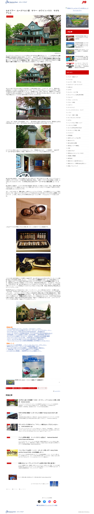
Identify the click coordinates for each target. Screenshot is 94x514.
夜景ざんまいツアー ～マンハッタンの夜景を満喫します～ (23, 346)
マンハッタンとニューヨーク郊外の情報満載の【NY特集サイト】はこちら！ (28, 340)
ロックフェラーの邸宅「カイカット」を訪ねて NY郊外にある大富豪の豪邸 (28, 336)
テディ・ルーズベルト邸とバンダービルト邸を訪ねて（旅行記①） (25, 339)
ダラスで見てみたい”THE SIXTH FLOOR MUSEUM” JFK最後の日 (26, 331)
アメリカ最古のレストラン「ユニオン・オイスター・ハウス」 (24, 328)
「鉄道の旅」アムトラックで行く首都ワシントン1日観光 (23, 349)
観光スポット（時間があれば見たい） (30, 388)
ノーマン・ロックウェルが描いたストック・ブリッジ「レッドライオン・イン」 (29, 330)
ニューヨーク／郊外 (43, 388)
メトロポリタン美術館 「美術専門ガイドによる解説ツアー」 (24, 351)
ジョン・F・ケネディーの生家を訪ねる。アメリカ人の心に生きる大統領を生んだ (29, 333)
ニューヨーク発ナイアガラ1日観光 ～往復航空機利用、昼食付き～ (26, 348)
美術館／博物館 (17, 388)
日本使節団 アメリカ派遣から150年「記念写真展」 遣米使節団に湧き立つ (28, 334)
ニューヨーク (9, 388)
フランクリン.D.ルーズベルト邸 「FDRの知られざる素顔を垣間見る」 (27, 337)
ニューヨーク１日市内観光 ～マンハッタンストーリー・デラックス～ (27, 345)
